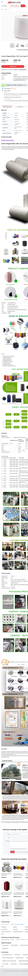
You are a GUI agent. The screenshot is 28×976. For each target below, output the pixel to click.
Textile (6, 9)
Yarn (9, 9)
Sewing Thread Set (19, 957)
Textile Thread (17, 954)
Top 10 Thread (5, 964)
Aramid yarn (3, 927)
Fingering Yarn (5, 948)
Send (12, 852)
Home (2, 9)
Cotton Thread (4, 929)
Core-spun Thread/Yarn (6, 931)
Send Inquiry (13, 66)
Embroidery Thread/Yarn (18, 931)
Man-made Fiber (14, 945)
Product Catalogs (19, 924)
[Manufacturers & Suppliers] (14, 2)
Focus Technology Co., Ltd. (16, 970)
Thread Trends (14, 964)
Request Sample (22, 69)
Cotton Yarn (15, 929)
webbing (15, 927)
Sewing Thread (5, 945)
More (2, 966)
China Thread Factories (7, 954)
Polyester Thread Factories (7, 957)
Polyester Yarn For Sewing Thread (9, 960)
